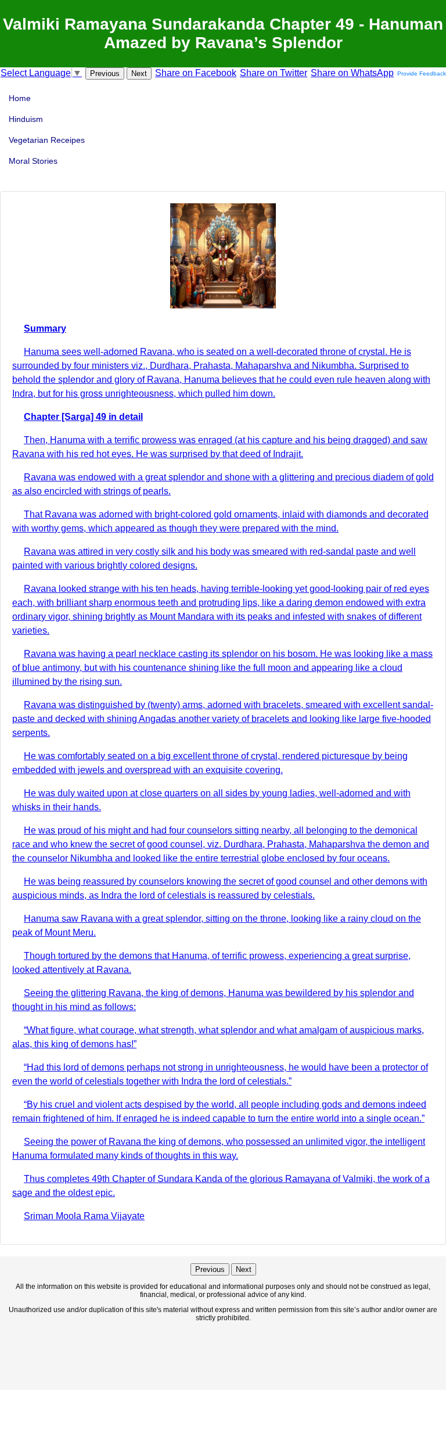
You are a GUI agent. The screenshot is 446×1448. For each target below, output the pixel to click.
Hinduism (26, 119)
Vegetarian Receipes (47, 140)
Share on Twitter (273, 73)
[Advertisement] (223, 1355)
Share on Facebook (195, 73)
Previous (105, 73)
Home (20, 98)
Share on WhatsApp (352, 73)
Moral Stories (33, 161)
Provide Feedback (421, 73)
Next (139, 73)
